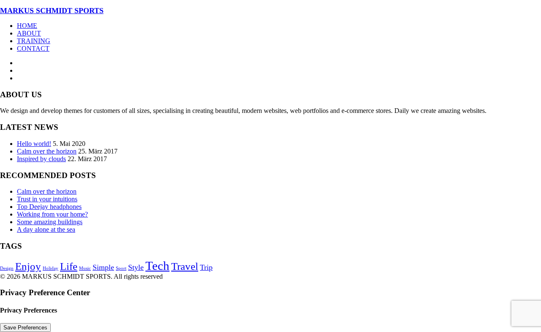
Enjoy (28, 266)
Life (68, 266)
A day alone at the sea (46, 229)
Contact (33, 48)
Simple (103, 267)
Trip (206, 267)
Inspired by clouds (41, 158)
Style (136, 267)
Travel (184, 266)
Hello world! (34, 143)
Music (85, 268)
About (29, 33)
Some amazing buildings (49, 221)
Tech (157, 265)
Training (33, 40)
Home (27, 25)
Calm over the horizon (47, 151)
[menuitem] (279, 26)
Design (7, 268)
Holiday (50, 268)
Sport (121, 268)
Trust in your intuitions (47, 199)
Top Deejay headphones (49, 206)
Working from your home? (52, 214)
